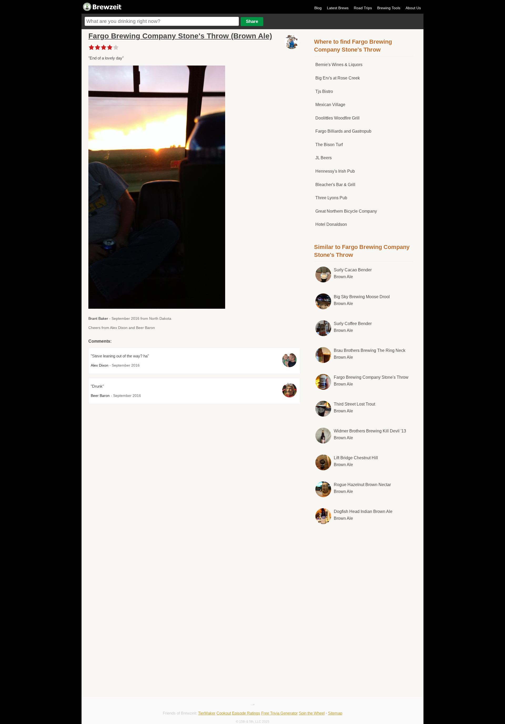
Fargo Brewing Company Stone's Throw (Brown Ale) (180, 36)
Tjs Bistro (324, 91)
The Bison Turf (329, 144)
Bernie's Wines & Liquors (338, 64)
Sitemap (335, 713)
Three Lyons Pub (331, 198)
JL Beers (323, 158)
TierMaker (206, 713)
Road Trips (363, 8)
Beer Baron (100, 395)
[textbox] (162, 21)
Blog (318, 8)
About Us (413, 8)
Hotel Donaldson (331, 224)
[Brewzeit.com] (103, 10)
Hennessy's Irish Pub (335, 171)
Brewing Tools (388, 8)
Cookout (223, 713)
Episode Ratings (246, 713)
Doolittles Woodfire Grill (337, 118)
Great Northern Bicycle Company (346, 211)
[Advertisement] (363, 572)
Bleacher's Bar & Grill (335, 184)
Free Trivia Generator (279, 713)
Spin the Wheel (312, 713)
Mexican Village (330, 104)
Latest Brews (338, 8)
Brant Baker (98, 318)
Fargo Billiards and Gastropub (343, 131)
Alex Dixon (99, 365)
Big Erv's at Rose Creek (337, 78)
